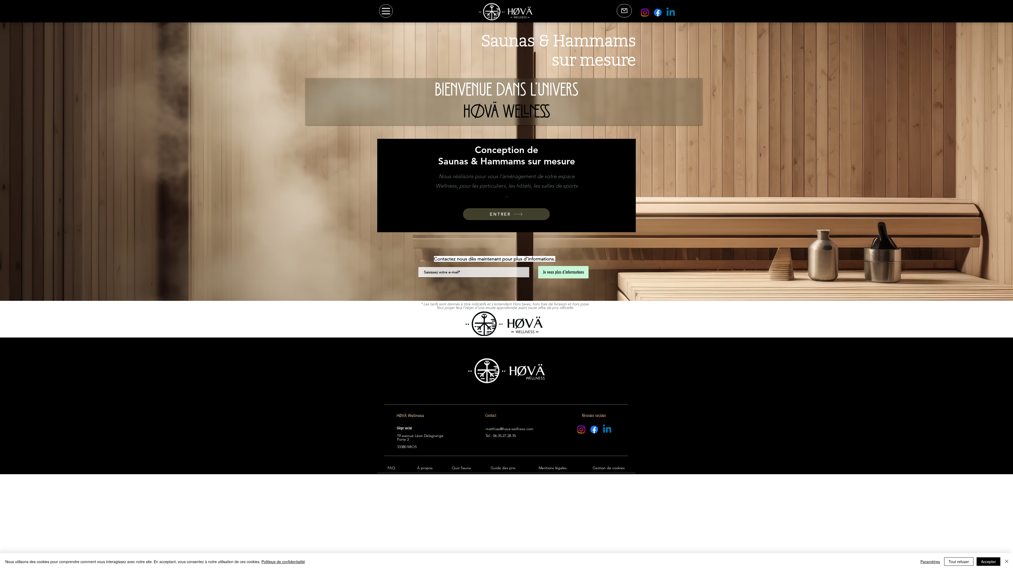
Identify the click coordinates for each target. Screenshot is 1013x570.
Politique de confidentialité (283, 561)
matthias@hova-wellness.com (509, 428)
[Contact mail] (624, 10)
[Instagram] (645, 12)
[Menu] (386, 11)
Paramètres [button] (930, 561)
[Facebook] (658, 12)
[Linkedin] (671, 12)
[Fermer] (1007, 561)
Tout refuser (959, 561)
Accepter (988, 561)
